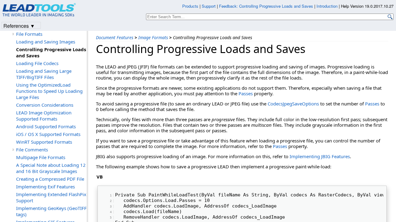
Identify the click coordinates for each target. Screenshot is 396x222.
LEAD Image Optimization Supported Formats (43, 115)
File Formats (29, 34)
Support (209, 6)
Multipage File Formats (40, 157)
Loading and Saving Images (45, 42)
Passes (246, 93)
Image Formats (153, 37)
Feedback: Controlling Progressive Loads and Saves (266, 6)
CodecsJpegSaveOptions (293, 104)
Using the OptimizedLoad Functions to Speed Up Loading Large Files (49, 91)
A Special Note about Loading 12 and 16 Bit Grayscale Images (51, 168)
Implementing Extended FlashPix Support (51, 197)
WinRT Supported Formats (44, 142)
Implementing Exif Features (45, 186)
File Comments (32, 149)
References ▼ (19, 25)
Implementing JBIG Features (320, 156)
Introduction (327, 6)
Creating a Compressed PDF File (50, 179)
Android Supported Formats (46, 126)
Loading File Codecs (37, 63)
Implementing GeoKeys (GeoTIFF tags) (51, 211)
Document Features (114, 37)
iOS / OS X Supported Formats (48, 134)
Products (190, 6)
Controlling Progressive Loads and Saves (51, 52)
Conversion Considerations (44, 105)
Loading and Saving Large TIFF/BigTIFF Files (43, 74)
